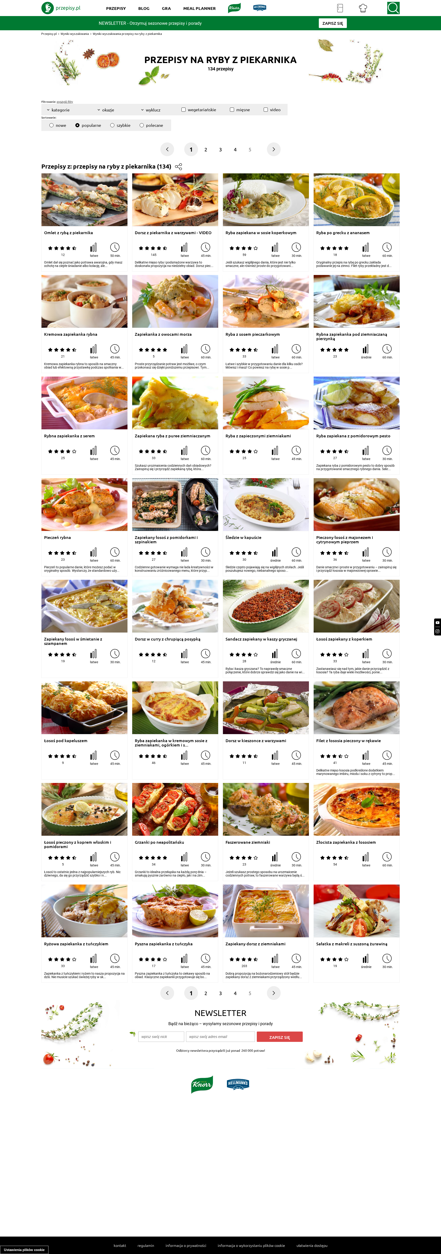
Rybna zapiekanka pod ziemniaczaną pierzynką (351, 336)
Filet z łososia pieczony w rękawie (348, 740)
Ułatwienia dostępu (312, 1245)
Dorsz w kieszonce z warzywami (256, 740)
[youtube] (437, 623)
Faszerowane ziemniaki (248, 842)
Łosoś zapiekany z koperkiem (344, 639)
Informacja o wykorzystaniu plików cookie (251, 1245)
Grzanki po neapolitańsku (159, 842)
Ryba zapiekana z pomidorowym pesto (353, 435)
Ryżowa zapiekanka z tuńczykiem (76, 943)
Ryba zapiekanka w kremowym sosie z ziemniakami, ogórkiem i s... (171, 742)
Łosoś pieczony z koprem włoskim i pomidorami (77, 844)
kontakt (120, 1245)
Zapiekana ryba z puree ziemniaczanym (172, 435)
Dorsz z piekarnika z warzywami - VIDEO (173, 232)
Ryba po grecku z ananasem (343, 232)
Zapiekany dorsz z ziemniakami (256, 943)
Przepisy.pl (49, 34)
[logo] (60, 8)
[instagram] (437, 631)
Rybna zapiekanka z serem (69, 435)
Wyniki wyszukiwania (75, 34)
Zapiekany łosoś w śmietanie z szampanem (73, 641)
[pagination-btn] (274, 149)
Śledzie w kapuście (243, 537)
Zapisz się (279, 1037)
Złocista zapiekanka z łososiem (346, 842)
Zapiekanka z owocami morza (163, 334)
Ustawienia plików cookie (24, 1250)
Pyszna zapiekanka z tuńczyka (164, 943)
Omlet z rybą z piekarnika (68, 232)
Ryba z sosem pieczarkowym (253, 334)
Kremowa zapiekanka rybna (70, 334)
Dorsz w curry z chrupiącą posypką (168, 639)
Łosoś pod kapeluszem (66, 740)
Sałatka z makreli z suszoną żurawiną (351, 943)
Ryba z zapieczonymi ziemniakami (258, 435)
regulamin (146, 1245)
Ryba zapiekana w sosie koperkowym (261, 232)
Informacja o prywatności (186, 1245)
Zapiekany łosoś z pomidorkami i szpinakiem (166, 539)
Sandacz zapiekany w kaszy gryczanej (261, 639)
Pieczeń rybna (57, 537)
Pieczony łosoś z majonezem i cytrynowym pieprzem (344, 539)
